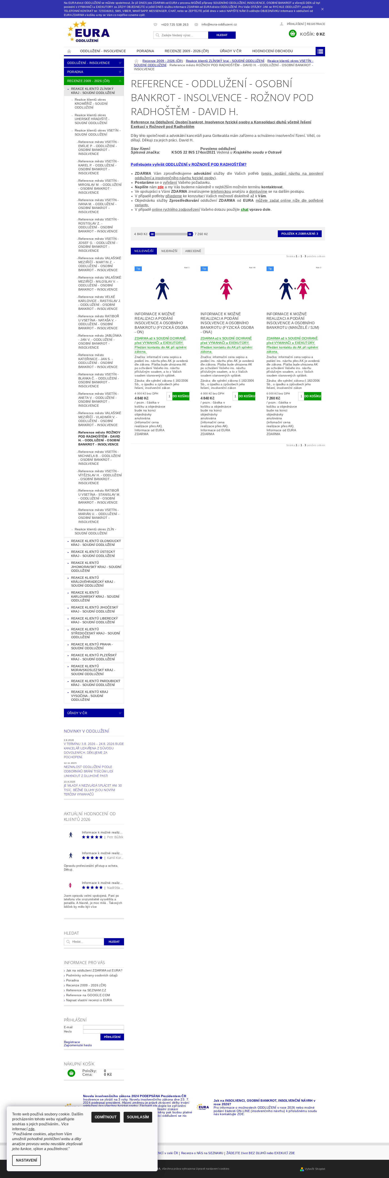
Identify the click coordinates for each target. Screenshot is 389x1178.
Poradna (145, 51)
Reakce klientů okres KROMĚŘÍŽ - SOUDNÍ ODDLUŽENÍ (91, 103)
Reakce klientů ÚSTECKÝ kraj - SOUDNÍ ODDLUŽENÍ (93, 554)
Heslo (68, 1031)
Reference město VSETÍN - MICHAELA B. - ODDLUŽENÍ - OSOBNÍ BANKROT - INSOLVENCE (99, 457)
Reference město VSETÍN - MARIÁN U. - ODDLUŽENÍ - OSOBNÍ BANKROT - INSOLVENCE (98, 516)
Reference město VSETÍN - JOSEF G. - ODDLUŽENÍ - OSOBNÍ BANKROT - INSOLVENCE (98, 244)
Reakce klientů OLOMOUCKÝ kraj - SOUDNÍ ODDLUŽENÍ (96, 543)
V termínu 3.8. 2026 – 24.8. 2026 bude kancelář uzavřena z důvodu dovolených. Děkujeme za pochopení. (94, 750)
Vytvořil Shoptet (315, 1169)
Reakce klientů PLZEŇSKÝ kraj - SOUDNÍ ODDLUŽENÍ (94, 657)
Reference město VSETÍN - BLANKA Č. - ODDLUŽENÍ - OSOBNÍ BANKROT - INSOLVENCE (98, 380)
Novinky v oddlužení (86, 731)
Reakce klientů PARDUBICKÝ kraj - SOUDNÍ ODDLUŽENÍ (95, 683)
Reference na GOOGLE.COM (88, 995)
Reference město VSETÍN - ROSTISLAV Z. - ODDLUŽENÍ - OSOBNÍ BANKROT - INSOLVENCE (98, 225)
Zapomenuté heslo (78, 1045)
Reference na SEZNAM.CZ (86, 990)
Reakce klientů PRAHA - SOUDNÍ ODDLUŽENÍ (92, 646)
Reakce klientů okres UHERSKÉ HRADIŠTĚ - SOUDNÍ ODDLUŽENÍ (92, 119)
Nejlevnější (143, 251)
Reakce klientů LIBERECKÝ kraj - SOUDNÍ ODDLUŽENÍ (94, 620)
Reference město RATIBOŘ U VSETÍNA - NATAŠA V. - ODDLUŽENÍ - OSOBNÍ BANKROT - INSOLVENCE (98, 322)
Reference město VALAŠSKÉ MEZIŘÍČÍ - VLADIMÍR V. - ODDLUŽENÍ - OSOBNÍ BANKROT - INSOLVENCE (99, 419)
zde (161, 187)
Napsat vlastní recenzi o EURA (89, 1000)
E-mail (68, 1027)
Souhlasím (138, 1117)
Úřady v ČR (231, 51)
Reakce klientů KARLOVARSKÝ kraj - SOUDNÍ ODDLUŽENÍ (95, 596)
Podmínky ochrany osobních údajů (92, 975)
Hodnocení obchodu (272, 51)
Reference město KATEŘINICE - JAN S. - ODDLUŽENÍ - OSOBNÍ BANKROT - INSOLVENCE (98, 361)
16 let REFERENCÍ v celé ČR (157, 1153)
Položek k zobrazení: (299, 233)
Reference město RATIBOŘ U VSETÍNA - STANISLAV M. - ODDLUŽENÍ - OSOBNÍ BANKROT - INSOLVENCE (99, 496)
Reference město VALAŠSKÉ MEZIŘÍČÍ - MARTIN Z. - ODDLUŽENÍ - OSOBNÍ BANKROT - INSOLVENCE (99, 264)
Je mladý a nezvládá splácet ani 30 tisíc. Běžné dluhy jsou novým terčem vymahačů (93, 789)
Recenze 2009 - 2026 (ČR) (187, 51)
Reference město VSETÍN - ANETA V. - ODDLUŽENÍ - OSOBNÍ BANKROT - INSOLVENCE (98, 399)
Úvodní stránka (69, 51)
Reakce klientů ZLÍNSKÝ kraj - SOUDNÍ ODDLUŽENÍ (93, 91)
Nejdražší (169, 251)
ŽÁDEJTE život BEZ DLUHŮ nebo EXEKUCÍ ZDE (260, 1153)
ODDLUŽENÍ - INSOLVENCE (103, 51)
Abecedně (193, 251)
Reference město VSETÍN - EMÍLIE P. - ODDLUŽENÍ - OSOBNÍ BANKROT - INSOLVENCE (98, 148)
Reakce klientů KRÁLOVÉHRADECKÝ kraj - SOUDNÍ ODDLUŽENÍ (93, 581)
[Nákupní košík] (71, 1073)
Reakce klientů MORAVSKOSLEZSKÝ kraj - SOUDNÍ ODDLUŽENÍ (93, 670)
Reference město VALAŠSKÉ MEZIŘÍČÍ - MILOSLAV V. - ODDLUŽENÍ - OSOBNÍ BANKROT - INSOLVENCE (99, 283)
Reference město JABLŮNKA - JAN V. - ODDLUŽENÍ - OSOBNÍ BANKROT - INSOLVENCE (100, 341)
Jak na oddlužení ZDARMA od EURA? (94, 970)
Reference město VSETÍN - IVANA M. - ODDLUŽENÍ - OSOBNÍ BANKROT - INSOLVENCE (98, 206)
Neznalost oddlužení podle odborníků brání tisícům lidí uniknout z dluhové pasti (88, 771)
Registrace (316, 24)
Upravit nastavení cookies (212, 1168)
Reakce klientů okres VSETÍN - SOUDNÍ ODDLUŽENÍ (98, 132)
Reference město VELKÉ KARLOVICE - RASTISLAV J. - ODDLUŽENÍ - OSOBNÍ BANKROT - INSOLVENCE (99, 303)
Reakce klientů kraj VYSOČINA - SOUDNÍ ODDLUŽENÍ (89, 695)
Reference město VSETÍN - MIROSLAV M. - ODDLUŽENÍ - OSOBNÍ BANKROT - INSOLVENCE (100, 186)
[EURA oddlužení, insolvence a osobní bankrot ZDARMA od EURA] (88, 31)
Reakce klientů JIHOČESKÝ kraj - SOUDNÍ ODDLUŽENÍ (94, 609)
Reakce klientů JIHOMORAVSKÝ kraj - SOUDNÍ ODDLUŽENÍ (96, 566)
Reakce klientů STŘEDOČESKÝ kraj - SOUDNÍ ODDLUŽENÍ (95, 633)
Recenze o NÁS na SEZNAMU (202, 1153)
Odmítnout (106, 1117)
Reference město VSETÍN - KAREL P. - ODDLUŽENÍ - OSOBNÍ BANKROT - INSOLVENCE (98, 167)
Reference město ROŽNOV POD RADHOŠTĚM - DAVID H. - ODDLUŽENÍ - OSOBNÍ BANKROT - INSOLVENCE (99, 438)
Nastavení (26, 1160)
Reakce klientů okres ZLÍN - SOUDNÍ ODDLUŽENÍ (95, 531)
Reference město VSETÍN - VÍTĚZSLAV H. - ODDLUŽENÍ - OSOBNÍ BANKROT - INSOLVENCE (100, 477)
